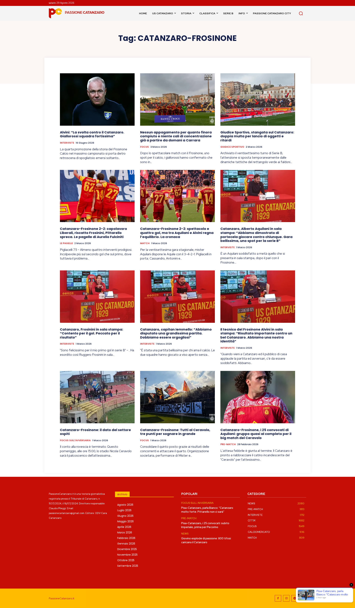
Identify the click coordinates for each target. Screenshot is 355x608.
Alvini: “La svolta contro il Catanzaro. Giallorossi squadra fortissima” (92, 134)
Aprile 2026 (124, 527)
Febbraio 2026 (126, 538)
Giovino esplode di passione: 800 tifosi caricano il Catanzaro (206, 540)
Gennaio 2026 (126, 543)
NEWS (185, 533)
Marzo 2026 (124, 532)
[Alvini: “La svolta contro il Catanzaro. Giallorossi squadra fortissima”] (97, 99)
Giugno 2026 (125, 516)
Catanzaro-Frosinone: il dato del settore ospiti (95, 432)
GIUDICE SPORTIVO (232, 146)
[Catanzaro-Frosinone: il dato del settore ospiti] (97, 397)
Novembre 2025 (127, 555)
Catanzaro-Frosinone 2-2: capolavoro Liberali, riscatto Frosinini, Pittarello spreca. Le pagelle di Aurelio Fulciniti (93, 232)
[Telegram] (294, 598)
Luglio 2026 (124, 510)
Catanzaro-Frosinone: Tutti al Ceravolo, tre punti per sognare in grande (175, 432)
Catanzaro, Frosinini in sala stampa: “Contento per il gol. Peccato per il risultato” (91, 333)
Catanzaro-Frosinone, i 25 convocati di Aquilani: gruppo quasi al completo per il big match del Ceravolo (255, 434)
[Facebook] (278, 598)
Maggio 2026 (125, 521)
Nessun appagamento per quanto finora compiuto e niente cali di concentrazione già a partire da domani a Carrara (176, 136)
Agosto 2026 (125, 505)
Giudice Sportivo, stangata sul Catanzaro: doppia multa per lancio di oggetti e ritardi (257, 136)
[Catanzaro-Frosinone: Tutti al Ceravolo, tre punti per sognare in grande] (177, 397)
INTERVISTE (67, 142)
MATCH (145, 243)
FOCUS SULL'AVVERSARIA (75, 440)
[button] (300, 13)
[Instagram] (286, 598)
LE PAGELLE (66, 243)
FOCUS (144, 146)
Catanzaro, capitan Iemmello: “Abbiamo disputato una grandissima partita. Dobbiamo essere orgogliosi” (176, 333)
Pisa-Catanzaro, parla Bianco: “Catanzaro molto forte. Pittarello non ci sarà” (207, 510)
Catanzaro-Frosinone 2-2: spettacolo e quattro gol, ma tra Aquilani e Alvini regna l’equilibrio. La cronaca (177, 232)
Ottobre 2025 (125, 560)
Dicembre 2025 (127, 549)
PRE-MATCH (228, 444)
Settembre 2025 (127, 566)
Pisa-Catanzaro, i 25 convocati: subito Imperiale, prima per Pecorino (205, 525)
